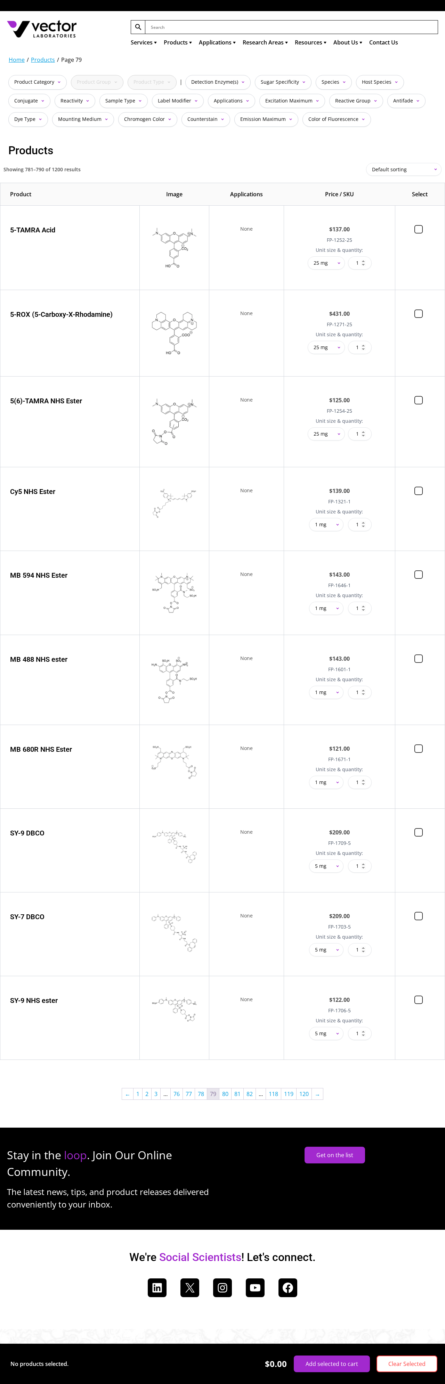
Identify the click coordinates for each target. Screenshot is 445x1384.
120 (304, 1094)
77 (189, 1094)
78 (201, 1094)
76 (176, 1094)
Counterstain (203, 119)
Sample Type (121, 100)
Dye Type (25, 119)
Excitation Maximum (289, 100)
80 (225, 1094)
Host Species (377, 82)
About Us (345, 42)
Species (331, 82)
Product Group (94, 82)
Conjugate (26, 100)
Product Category (35, 82)
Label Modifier (175, 100)
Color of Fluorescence (334, 119)
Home (17, 60)
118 (273, 1094)
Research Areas (263, 42)
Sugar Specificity (280, 82)
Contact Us (383, 42)
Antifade (403, 100)
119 (288, 1094)
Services (142, 42)
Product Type (149, 82)
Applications (215, 42)
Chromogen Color (145, 119)
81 (237, 1094)
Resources (308, 42)
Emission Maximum (263, 119)
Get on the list (334, 1155)
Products (176, 42)
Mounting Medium (80, 119)
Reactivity (72, 100)
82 (249, 1094)
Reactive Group (353, 100)
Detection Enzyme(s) (215, 82)
